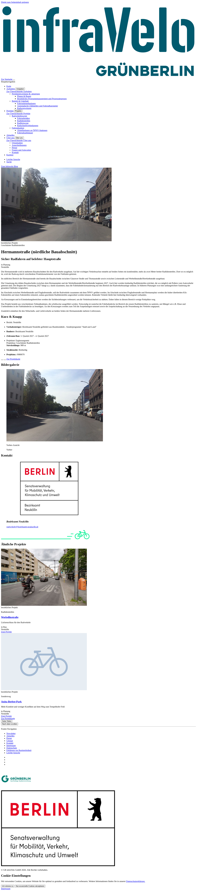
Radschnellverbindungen (27, 125)
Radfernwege (23, 123)
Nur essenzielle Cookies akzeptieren (30, 886)
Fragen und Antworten (21, 150)
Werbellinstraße (9, 617)
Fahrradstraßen (23, 118)
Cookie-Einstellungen (16, 875)
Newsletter (11, 733)
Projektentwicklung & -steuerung (26, 94)
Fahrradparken (18, 128)
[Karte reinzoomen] (2, 359)
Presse (14, 147)
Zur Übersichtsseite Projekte (18, 113)
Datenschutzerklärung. (135, 881)
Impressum (11, 745)
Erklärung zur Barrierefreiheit (18, 750)
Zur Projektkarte (13, 359)
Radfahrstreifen (23, 121)
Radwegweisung (24, 108)
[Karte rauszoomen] (5, 359)
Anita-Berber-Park (11, 701)
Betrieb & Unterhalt (20, 101)
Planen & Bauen (24, 96)
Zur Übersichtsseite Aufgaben (19, 91)
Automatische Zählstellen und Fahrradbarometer (37, 106)
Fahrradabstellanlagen (26, 103)
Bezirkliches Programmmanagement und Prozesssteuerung (42, 99)
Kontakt (15, 152)
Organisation (17, 143)
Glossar (9, 741)
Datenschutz (11, 748)
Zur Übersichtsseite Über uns (18, 140)
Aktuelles (10, 736)
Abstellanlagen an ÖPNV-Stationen (32, 130)
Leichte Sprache (13, 753)
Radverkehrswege (19, 116)
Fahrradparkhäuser (25, 133)
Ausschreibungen (19, 145)
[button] (54, 440)
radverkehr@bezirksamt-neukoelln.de (22, 527)
